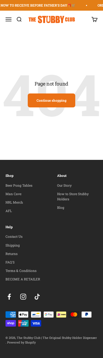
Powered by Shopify (21, 342)
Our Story (64, 185)
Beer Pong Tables (18, 185)
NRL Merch (14, 202)
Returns (11, 253)
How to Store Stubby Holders (73, 196)
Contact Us (14, 236)
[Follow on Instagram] (23, 296)
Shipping (12, 245)
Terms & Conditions (21, 270)
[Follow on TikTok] (37, 296)
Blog (60, 207)
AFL (8, 211)
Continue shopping (51, 100)
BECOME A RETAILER (22, 279)
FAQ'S (10, 262)
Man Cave (13, 194)
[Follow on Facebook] (9, 296)
